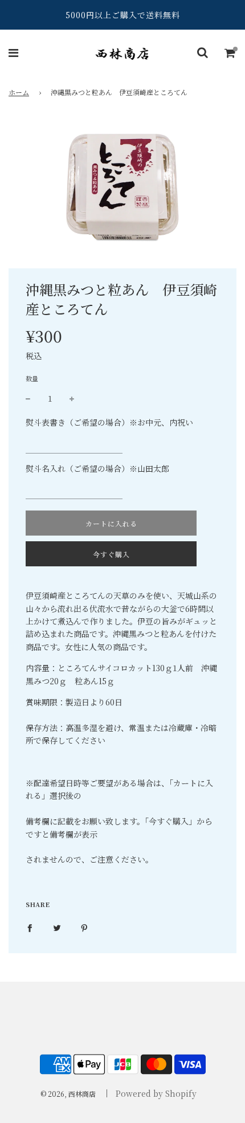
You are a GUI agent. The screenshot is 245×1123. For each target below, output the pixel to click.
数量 (32, 378)
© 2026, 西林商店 (68, 1094)
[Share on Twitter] (57, 927)
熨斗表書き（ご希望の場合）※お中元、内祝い (109, 422)
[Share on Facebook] (29, 927)
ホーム (19, 92)
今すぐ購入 (111, 554)
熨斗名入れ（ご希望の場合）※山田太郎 (97, 468)
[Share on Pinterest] (84, 927)
